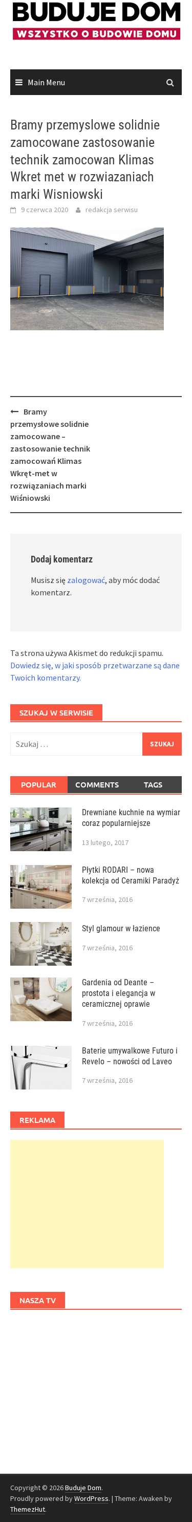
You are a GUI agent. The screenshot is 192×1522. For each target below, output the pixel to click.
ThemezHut (27, 1509)
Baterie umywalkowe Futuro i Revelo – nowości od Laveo (130, 1056)
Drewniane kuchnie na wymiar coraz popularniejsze (131, 817)
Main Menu (46, 82)
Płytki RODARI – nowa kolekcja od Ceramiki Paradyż (130, 875)
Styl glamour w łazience (121, 928)
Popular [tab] (38, 784)
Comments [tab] (97, 784)
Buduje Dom (83, 1487)
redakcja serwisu (112, 209)
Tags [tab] (153, 784)
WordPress (91, 1498)
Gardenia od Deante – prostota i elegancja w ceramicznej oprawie (118, 993)
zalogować (86, 580)
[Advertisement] (87, 1204)
